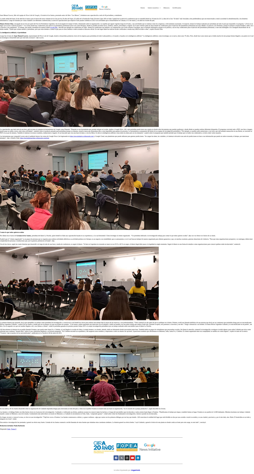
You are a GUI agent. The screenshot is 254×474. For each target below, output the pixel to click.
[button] (154, 8)
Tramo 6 (13, 429)
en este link (53, 27)
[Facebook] (116, 457)
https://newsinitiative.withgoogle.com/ (82, 136)
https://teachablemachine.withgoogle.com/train (34, 138)
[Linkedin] (137, 457)
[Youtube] (132, 457)
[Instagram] (127, 457)
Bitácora (166, 8)
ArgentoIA (135, 470)
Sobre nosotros (153, 8)
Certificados (176, 8)
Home (142, 8)
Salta (8, 429)
